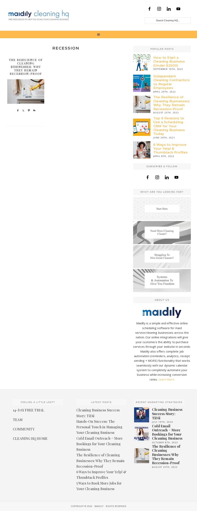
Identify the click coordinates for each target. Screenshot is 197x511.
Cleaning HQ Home (30, 438)
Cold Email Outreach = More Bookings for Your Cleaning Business (99, 444)
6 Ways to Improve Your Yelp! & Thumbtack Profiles (170, 148)
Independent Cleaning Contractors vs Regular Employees (171, 82)
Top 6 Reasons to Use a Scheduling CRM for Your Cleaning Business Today (169, 126)
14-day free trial (28, 410)
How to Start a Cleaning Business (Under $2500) (169, 61)
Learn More (166, 379)
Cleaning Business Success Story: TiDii (167, 413)
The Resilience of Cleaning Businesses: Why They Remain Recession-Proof (26, 67)
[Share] (17, 110)
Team (18, 419)
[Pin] (28, 110)
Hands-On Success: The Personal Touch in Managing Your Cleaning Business (99, 427)
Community (24, 429)
